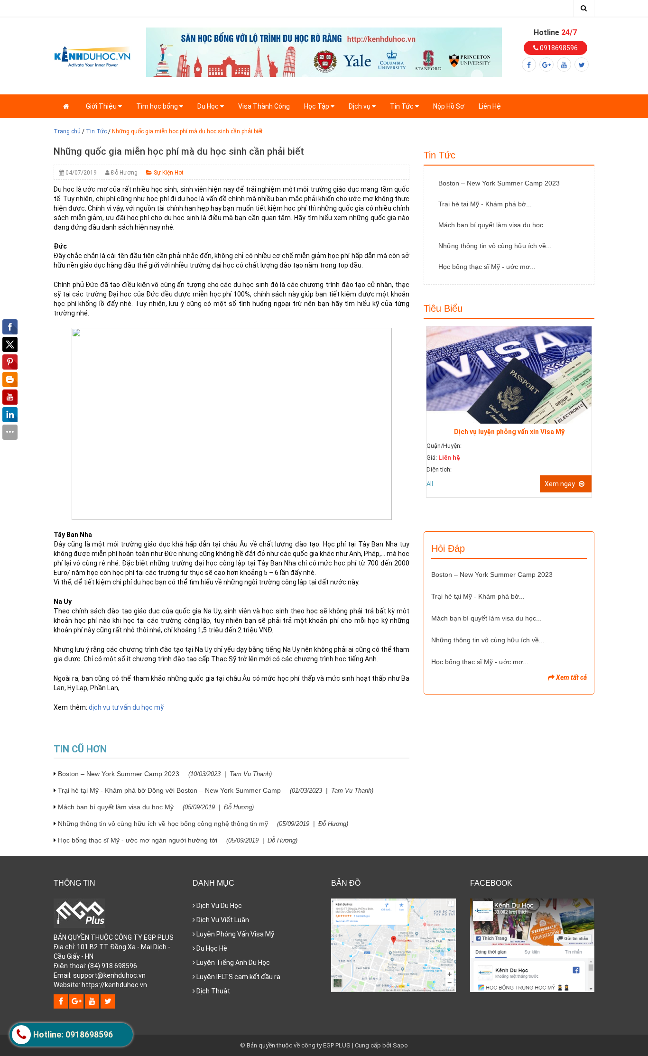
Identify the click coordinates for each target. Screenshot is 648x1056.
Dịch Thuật (212, 991)
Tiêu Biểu (443, 308)
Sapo (400, 1045)
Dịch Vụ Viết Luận (222, 920)
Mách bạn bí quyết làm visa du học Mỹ (156, 807)
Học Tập (317, 106)
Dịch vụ (360, 106)
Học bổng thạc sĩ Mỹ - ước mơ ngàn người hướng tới (177, 840)
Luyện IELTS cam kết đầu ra (237, 977)
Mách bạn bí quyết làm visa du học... (493, 225)
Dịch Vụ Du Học (218, 905)
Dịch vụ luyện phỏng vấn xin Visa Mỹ (509, 431)
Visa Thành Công (264, 106)
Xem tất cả (571, 677)
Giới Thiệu (102, 106)
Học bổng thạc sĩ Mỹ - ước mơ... (487, 266)
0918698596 (558, 48)
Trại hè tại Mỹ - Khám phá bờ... (485, 204)
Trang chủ (67, 131)
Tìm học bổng (157, 106)
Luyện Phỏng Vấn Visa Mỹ (234, 934)
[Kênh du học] (93, 55)
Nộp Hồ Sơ (448, 106)
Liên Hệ (490, 106)
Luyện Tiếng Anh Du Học (232, 962)
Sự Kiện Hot (168, 172)
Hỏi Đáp (448, 548)
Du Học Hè (211, 948)
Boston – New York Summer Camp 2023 (165, 774)
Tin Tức (402, 106)
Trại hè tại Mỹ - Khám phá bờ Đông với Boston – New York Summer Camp (215, 790)
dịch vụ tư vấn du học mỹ (126, 707)
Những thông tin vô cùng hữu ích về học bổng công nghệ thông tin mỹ (203, 823)
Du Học (208, 106)
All (429, 483)
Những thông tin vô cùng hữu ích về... (495, 246)
